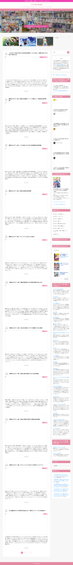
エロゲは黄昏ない (56, 355)
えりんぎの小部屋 (56, 428)
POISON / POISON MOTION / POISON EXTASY (64, 257)
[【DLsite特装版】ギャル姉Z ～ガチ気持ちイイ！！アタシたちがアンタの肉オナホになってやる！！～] (56, 257)
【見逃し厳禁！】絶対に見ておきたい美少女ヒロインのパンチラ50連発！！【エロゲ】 (61, 480)
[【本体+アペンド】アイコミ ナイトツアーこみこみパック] (56, 267)
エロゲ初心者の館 (36, 4)
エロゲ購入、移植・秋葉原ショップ (61, 231)
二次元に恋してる (56, 396)
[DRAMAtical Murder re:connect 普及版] (56, 276)
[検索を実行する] (68, 52)
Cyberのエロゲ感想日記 (57, 386)
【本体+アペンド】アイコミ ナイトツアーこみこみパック (64, 264)
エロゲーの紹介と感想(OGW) (58, 289)
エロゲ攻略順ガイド (56, 303)
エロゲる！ (55, 347)
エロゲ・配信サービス (59, 228)
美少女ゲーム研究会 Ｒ (57, 323)
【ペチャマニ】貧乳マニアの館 (58, 419)
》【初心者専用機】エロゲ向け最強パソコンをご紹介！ (36, 26)
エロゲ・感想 (58, 221)
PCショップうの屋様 (57, 453)
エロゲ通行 (55, 312)
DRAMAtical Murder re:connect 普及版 (64, 273)
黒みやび (57, 234)
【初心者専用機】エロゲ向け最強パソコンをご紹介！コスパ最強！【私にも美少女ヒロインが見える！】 (61, 485)
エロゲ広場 (55, 413)
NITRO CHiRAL (62, 274)
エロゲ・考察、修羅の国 (60, 226)
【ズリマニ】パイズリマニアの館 (59, 404)
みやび (64, 491)
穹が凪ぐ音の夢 (56, 317)
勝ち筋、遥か (55, 368)
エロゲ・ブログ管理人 (59, 214)
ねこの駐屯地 (55, 296)
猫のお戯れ (55, 362)
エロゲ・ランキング (59, 216)
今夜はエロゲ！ (56, 340)
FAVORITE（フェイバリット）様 (59, 446)
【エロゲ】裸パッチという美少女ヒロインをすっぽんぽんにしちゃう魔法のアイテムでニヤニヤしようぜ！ (61, 490)
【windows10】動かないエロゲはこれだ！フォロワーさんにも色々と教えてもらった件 (61, 476)
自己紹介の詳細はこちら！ (61, 64)
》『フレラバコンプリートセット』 (59, 201)
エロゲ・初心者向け (59, 218)
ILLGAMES (61, 265)
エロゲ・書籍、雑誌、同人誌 (60, 223)
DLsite (66, 279)
